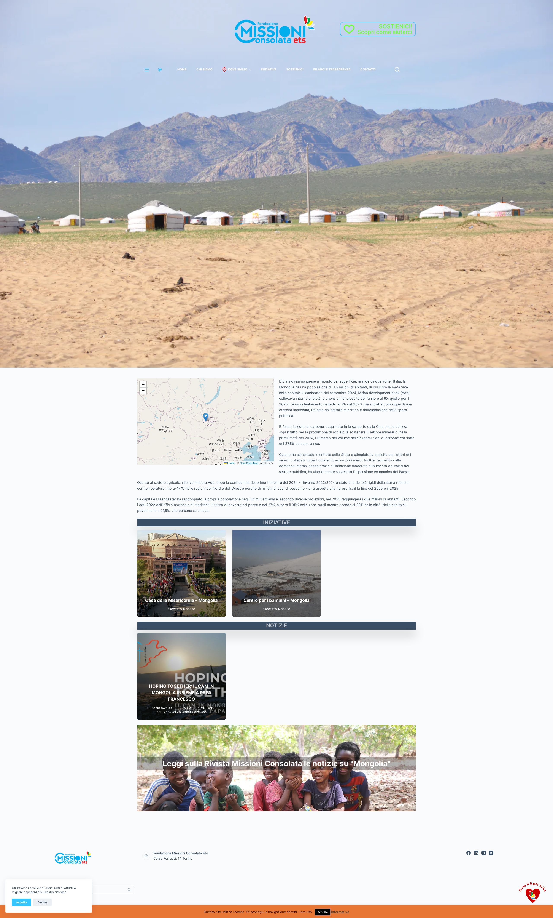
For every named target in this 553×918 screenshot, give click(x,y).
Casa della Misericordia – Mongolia (181, 600)
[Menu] (147, 69)
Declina (42, 902)
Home (182, 69)
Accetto (21, 902)
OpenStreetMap (249, 463)
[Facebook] (468, 853)
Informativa (340, 912)
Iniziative (268, 69)
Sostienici (295, 69)
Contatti (368, 69)
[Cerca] (397, 69)
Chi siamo (204, 69)
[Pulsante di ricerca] (129, 890)
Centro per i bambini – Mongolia (276, 600)
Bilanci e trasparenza (332, 69)
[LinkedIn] (476, 853)
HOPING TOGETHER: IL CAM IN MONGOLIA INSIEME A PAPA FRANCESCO (181, 693)
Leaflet (231, 463)
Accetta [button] (322, 912)
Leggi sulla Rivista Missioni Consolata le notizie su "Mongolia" (277, 763)
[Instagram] (483, 853)
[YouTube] (491, 853)
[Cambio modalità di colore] (160, 69)
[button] (205, 417)
